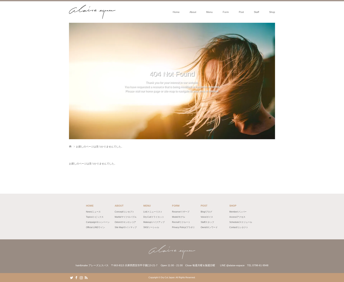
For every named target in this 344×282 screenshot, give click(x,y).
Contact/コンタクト (238, 227)
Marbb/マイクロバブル (126, 217)
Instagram (81, 277)
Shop (272, 12)
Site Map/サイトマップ (126, 227)
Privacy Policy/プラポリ (183, 227)
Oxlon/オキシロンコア (125, 222)
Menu (209, 12)
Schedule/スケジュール (240, 222)
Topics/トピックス (95, 217)
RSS (86, 277)
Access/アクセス (237, 217)
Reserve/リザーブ (180, 212)
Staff (256, 12)
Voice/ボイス (207, 217)
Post (241, 12)
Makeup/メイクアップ (154, 222)
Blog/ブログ (206, 212)
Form (226, 12)
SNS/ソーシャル (151, 227)
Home (176, 12)
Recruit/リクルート (181, 222)
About (193, 12)
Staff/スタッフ (207, 222)
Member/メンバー (238, 212)
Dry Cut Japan (168, 277)
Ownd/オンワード (209, 227)
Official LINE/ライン (95, 227)
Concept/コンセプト (124, 212)
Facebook (76, 277)
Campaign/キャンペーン (98, 222)
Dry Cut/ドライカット (153, 217)
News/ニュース (93, 212)
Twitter (71, 277)
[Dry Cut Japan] (115, 12)
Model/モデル (178, 217)
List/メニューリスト (152, 212)
